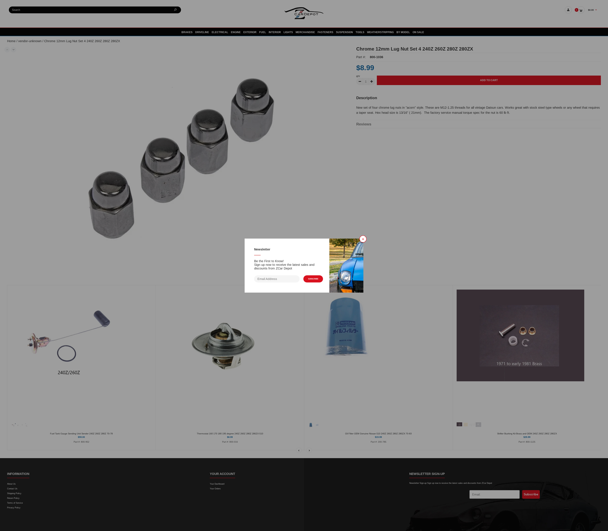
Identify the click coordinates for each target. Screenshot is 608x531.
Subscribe (313, 279)
